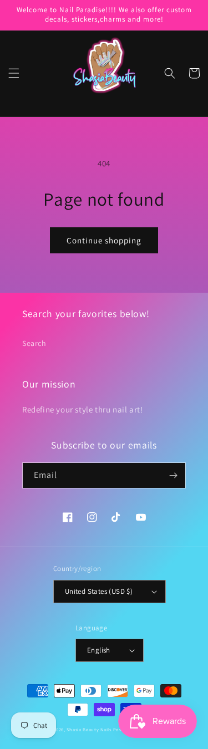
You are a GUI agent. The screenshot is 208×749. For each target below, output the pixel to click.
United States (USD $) (99, 591)
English (98, 650)
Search (34, 343)
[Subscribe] (173, 475)
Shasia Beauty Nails (89, 729)
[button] (14, 73)
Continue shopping (104, 240)
